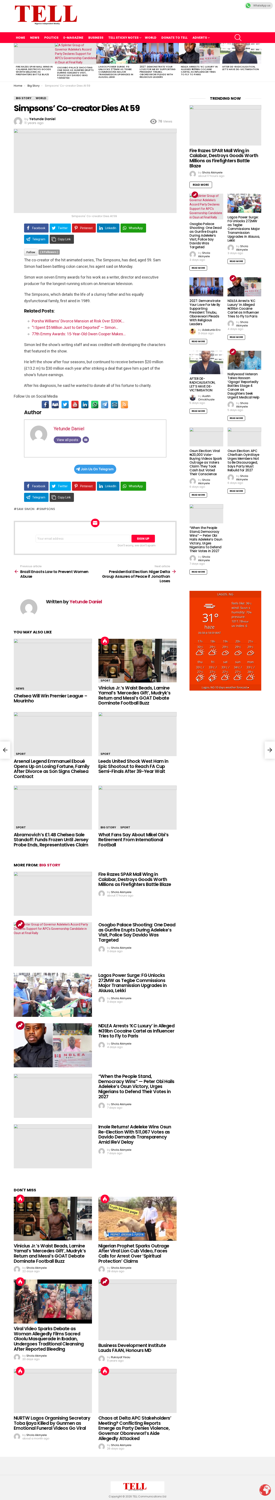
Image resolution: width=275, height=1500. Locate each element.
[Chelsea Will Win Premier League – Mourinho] (53, 665)
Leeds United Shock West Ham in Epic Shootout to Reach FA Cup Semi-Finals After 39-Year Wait (133, 766)
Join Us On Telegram (97, 469)
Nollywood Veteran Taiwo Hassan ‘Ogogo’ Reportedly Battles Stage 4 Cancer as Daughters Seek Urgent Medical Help (243, 386)
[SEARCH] (238, 37)
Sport (105, 681)
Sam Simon (26, 509)
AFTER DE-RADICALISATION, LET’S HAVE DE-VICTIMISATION (240, 68)
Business (95, 37)
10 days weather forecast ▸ (225, 687)
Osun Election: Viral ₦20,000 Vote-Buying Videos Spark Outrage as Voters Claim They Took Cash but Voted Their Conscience (205, 462)
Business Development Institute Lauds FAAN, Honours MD (132, 1348)
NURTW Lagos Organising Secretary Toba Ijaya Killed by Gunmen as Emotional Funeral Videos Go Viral (52, 1423)
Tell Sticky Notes (123, 37)
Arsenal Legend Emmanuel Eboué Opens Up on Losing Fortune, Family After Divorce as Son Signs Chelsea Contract (51, 769)
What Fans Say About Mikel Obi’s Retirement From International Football (133, 840)
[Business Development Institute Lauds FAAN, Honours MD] (137, 1309)
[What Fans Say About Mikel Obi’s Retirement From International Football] (137, 808)
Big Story (108, 827)
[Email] (114, 404)
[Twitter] (65, 404)
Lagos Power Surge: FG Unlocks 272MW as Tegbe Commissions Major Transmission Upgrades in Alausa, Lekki (115, 72)
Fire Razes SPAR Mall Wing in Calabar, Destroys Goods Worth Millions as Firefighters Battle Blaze (34, 70)
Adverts (199, 37)
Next (259, 62)
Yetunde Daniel (69, 428)
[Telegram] (104, 404)
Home (20, 37)
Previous (16, 62)
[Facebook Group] (55, 404)
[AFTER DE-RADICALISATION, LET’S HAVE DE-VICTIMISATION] (240, 53)
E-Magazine (73, 37)
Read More (201, 185)
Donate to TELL (174, 37)
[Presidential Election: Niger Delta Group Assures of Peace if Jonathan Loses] (270, 750)
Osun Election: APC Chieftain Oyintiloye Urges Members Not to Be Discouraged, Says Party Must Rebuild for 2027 (243, 460)
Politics (51, 37)
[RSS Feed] (124, 404)
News (34, 37)
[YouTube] (75, 404)
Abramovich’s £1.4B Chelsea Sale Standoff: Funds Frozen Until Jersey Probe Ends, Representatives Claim (51, 840)
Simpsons (47, 509)
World (150, 37)
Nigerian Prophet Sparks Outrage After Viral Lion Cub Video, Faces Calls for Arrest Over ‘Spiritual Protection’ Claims (133, 1253)
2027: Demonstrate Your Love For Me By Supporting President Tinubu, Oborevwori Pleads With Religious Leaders (158, 72)
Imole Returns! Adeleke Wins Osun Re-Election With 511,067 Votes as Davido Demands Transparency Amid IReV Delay (134, 1134)
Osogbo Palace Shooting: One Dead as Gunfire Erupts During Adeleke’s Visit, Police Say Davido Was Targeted (75, 73)
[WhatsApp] (95, 404)
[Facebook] (45, 404)
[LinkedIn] (85, 404)
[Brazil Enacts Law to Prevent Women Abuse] (5, 750)
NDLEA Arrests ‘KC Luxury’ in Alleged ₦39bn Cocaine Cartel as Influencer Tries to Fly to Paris (199, 70)
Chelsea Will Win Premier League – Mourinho (50, 698)
